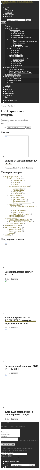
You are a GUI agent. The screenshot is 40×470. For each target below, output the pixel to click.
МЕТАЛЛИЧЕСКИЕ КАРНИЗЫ (20, 73)
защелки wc (17, 52)
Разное (7, 235)
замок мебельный (15, 80)
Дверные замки (14, 30)
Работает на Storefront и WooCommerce (14, 458)
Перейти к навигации (8, 2)
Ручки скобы (17, 45)
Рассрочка (8, 13)
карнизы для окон (11, 67)
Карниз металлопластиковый (19, 71)
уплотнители (17, 65)
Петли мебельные (15, 78)
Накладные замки (19, 33)
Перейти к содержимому (25, 2)
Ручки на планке (19, 43)
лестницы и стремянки (13, 75)
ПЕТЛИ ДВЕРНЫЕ (16, 56)
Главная (7, 26)
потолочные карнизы (16, 69)
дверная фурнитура (11, 28)
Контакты (8, 16)
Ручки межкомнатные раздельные (25, 41)
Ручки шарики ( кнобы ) (21, 47)
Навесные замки (19, 35)
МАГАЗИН (9, 11)
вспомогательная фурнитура (19, 58)
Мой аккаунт (9, 14)
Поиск (28, 20)
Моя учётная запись (12, 461)
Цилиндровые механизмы (22, 37)
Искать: (3, 20)
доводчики (17, 63)
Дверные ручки (14, 39)
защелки (16, 50)
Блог (6, 9)
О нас (7, 7)
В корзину (29, 168)
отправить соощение (8, 444)
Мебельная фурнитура (13, 76)
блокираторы (17, 54)
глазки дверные (18, 60)
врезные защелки (15, 48)
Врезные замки (18, 32)
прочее (11, 82)
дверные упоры (18, 62)
